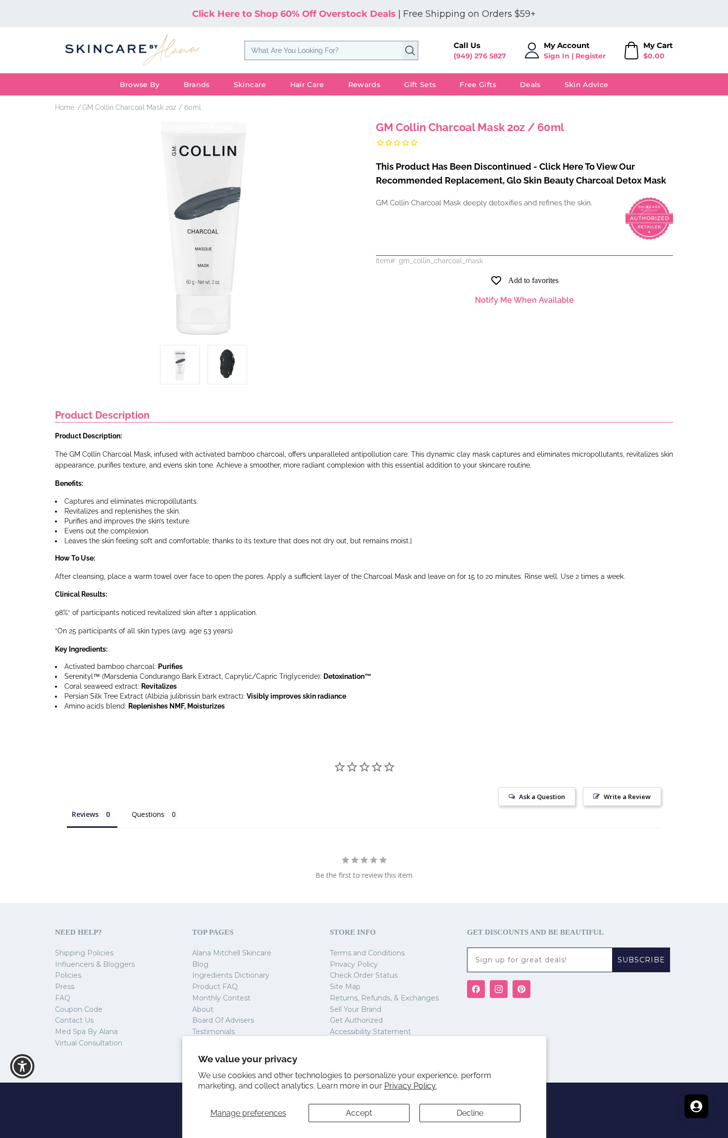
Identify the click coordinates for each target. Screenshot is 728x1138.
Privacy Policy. (410, 1086)
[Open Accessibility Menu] (22, 1066)
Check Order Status (364, 975)
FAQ (62, 998)
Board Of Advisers (223, 1020)
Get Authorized (356, 1020)
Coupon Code (79, 1009)
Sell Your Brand (355, 1009)
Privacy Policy (354, 964)
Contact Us (74, 1020)
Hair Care (307, 84)
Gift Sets (420, 84)
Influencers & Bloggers (95, 964)
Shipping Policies (84, 952)
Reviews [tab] (85, 814)
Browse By (140, 84)
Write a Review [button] (627, 796)
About (202, 1009)
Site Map (345, 986)
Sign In (557, 55)
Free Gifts (478, 84)
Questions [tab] (148, 814)
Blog (200, 964)
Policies (68, 975)
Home (64, 107)
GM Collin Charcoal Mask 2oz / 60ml (141, 107)
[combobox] (331, 50)
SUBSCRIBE (641, 959)
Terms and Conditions (367, 952)
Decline (470, 1113)
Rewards (364, 84)
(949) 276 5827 (480, 55)
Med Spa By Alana (86, 1031)
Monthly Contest (221, 998)
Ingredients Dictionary (230, 975)
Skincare (250, 84)
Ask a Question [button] (542, 796)
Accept (359, 1113)
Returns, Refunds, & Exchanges (384, 998)
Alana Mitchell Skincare (231, 952)
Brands (197, 84)
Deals (530, 84)
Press (64, 986)
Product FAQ (215, 986)
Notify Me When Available (524, 300)
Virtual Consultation (88, 1043)
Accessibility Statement (370, 1031)
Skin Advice (587, 84)
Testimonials (213, 1031)
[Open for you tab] (696, 1106)
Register (590, 55)
